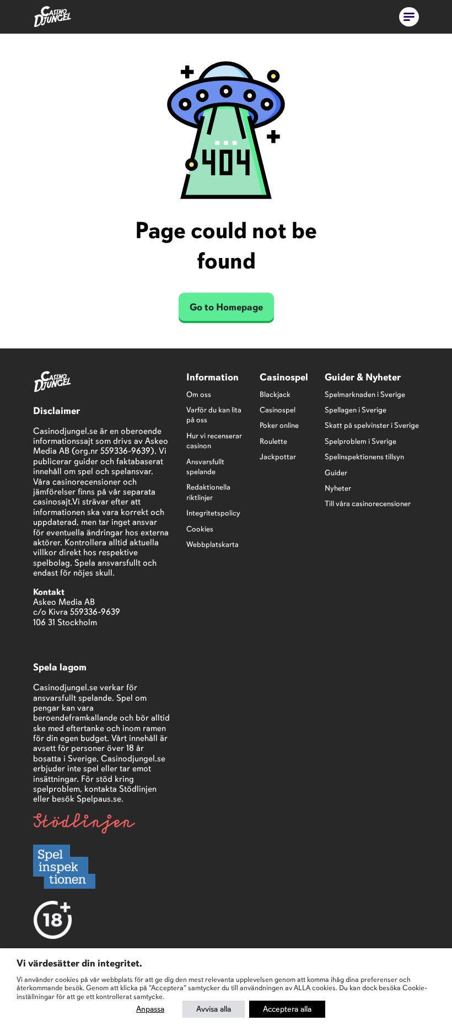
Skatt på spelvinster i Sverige (372, 425)
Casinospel (277, 410)
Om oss (198, 394)
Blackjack (275, 394)
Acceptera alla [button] (287, 1009)
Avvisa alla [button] (213, 1009)
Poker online (279, 425)
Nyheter (338, 488)
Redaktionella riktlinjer (208, 492)
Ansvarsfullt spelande (205, 466)
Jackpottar (278, 456)
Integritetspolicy (213, 513)
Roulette (273, 441)
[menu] (409, 16)
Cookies (199, 529)
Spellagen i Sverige (355, 410)
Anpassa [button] (150, 1009)
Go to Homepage (226, 307)
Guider (336, 472)
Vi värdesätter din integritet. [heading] (79, 963)
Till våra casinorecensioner (368, 503)
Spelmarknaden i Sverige (365, 394)
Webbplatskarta (212, 544)
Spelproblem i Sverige (360, 441)
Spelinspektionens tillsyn (364, 456)
